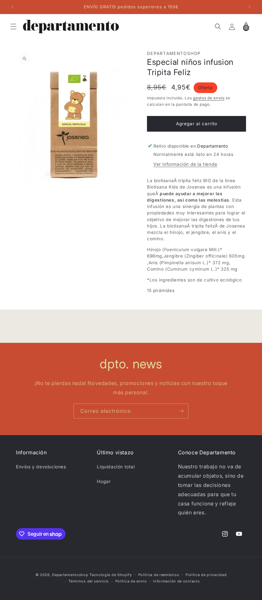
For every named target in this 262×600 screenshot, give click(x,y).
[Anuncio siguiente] (250, 7)
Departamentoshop (70, 575)
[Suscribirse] (181, 411)
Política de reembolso (159, 575)
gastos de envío (209, 98)
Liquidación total (116, 466)
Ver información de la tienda (185, 164)
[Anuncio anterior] (12, 7)
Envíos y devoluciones (41, 466)
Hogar (104, 481)
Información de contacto (176, 581)
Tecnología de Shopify (110, 575)
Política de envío (131, 581)
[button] (13, 26)
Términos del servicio (88, 581)
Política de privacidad (206, 575)
